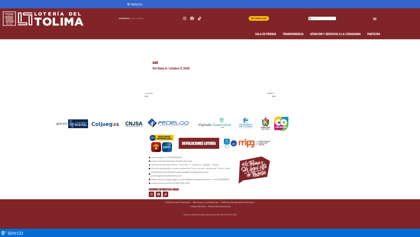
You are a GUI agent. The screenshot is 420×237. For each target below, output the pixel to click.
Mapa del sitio (198, 206)
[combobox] (322, 18)
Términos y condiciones (205, 202)
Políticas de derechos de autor (238, 202)
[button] (375, 19)
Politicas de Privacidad (177, 202)
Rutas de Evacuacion (219, 206)
